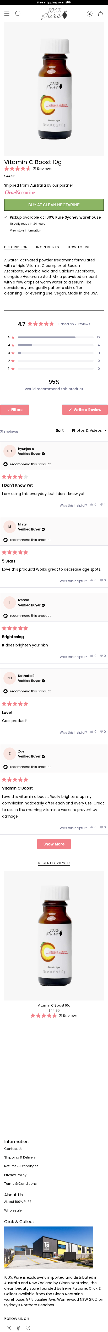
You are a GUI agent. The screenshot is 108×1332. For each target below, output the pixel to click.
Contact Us (13, 1148)
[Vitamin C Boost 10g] (54, 936)
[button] (28, 169)
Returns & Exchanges (21, 1166)
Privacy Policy (15, 1175)
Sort (60, 430)
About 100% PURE (17, 1201)
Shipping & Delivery (20, 1157)
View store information (25, 231)
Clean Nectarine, (74, 1283)
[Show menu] (7, 14)
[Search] (18, 14)
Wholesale (13, 1210)
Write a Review (90, 411)
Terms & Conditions (20, 1183)
